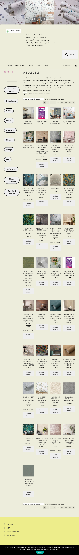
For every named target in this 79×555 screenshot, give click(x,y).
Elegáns (9, 140)
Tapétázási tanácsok (12, 192)
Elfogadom (40, 552)
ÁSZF (8, 528)
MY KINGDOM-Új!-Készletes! (36, 37)
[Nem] (77, 550)
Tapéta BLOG (19, 65)
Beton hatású (11, 101)
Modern (9, 120)
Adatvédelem (11, 535)
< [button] (35, 19)
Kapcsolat (10, 524)
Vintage (9, 150)
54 (70, 102)
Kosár (38, 65)
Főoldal (9, 65)
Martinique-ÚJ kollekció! (34, 35)
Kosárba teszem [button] (41, 165)
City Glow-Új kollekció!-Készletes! (37, 40)
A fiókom (30, 65)
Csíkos (8, 111)
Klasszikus (10, 130)
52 (62, 102)
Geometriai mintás (12, 90)
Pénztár (46, 65)
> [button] (44, 19)
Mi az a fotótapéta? (12, 180)
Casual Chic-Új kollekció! (34, 45)
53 (66, 102)
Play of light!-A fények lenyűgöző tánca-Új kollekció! (40, 43)
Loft (7, 159)
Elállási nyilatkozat (13, 532)
